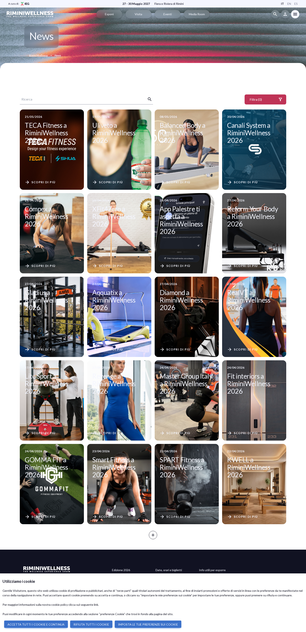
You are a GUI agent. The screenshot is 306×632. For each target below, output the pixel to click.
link (96, 604)
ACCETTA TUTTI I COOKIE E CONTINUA (36, 624)
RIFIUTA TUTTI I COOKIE (91, 624)
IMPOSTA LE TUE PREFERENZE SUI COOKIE (148, 624)
